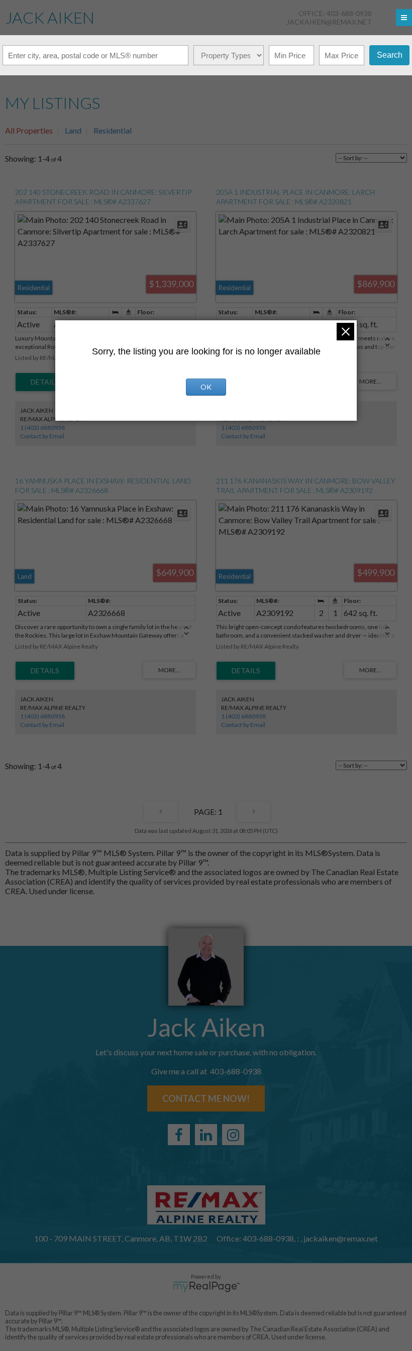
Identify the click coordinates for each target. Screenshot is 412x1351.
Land (73, 130)
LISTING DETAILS (45, 382)
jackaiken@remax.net (329, 22)
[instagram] (233, 1134)
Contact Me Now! (206, 1098)
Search (389, 55)
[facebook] (179, 1134)
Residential (112, 130)
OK (206, 387)
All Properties (29, 130)
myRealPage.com (206, 1287)
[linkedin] (206, 1134)
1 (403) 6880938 (42, 427)
